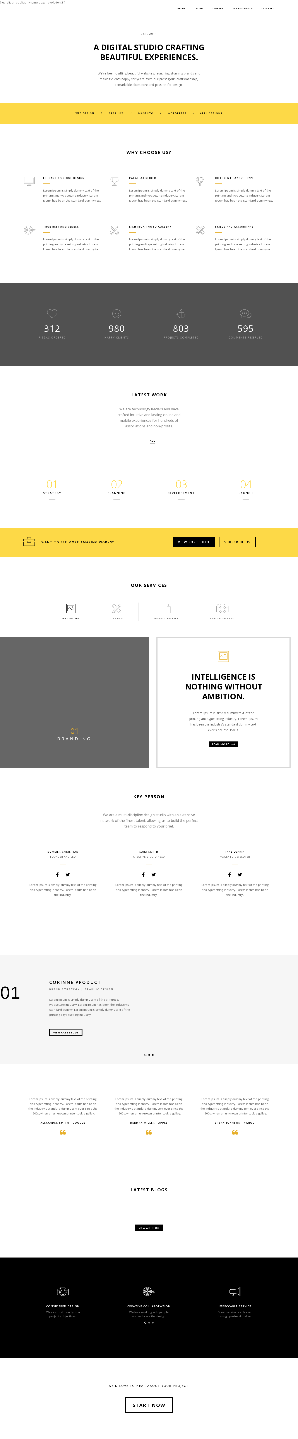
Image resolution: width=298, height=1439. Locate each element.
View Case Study (66, 1032)
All (152, 440)
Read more (221, 744)
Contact (268, 8)
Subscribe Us (237, 542)
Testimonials (242, 8)
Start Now (149, 1405)
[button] (145, 1055)
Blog (199, 8)
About (182, 8)
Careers (218, 8)
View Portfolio (193, 542)
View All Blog (149, 1228)
